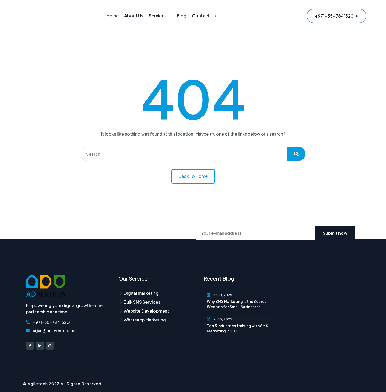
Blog (181, 15)
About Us (133, 15)
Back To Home (193, 176)
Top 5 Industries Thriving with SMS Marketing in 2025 (237, 328)
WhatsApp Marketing (145, 320)
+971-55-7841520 (334, 16)
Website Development (146, 311)
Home (113, 15)
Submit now (335, 233)
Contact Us (204, 15)
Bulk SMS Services (142, 302)
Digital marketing (141, 293)
